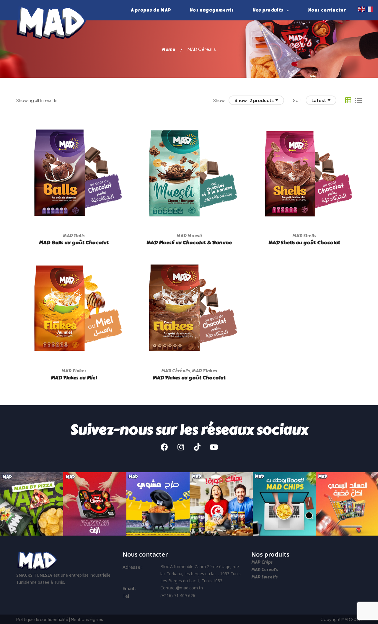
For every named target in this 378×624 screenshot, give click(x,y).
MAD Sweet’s (264, 577)
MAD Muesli (189, 235)
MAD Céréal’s (175, 370)
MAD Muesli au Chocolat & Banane (189, 242)
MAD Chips (262, 562)
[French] (370, 8)
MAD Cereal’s (264, 570)
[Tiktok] (197, 447)
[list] (358, 100)
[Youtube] (213, 447)
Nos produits (268, 10)
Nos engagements (212, 10)
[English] (362, 8)
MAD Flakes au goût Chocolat (189, 377)
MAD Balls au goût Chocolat (74, 242)
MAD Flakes (74, 370)
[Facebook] (164, 447)
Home (168, 49)
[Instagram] (180, 447)
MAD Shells (304, 235)
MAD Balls (74, 235)
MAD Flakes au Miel (74, 377)
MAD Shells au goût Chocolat (304, 242)
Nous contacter (327, 10)
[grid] (348, 100)
